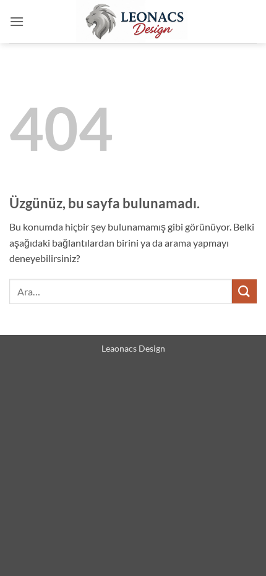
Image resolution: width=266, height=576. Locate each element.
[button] (16, 21)
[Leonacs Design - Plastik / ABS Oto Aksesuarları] (133, 21)
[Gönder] (244, 291)
